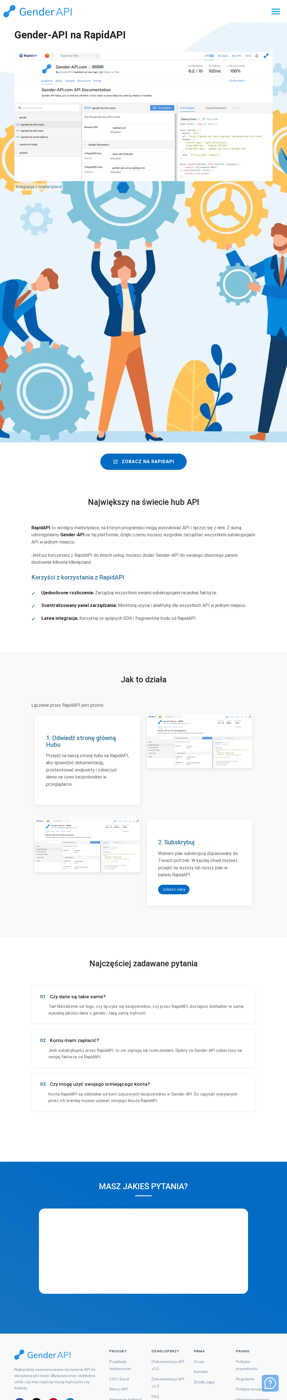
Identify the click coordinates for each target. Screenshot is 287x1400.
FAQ (155, 1396)
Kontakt (201, 1371)
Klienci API (118, 1389)
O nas (199, 1361)
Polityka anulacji (250, 1389)
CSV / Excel (119, 1379)
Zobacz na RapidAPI (143, 461)
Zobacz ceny (174, 889)
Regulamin (245, 1379)
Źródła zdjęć (204, 1382)
